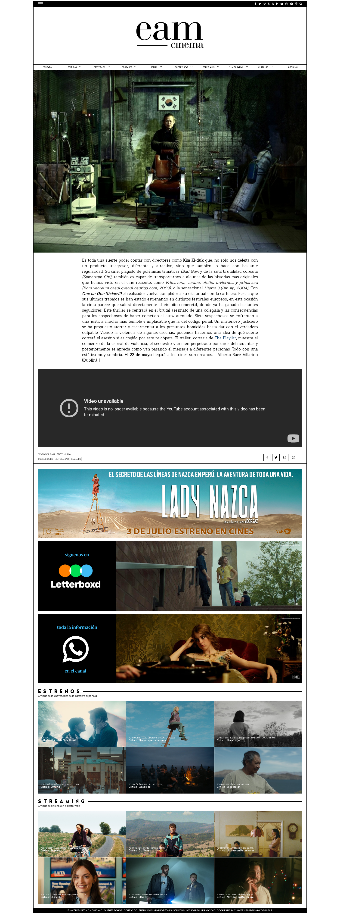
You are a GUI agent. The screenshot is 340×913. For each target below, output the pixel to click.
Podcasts (127, 67)
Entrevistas (181, 67)
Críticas (72, 67)
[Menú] (40, 3)
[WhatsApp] (293, 457)
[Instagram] (284, 457)
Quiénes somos (113, 911)
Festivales (99, 67)
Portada (47, 67)
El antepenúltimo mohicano (96, 12)
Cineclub (263, 67)
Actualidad (62, 459)
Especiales (209, 67)
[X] (276, 457)
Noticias (293, 67)
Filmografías (236, 67)
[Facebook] (267, 457)
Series (154, 67)
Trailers (76, 459)
